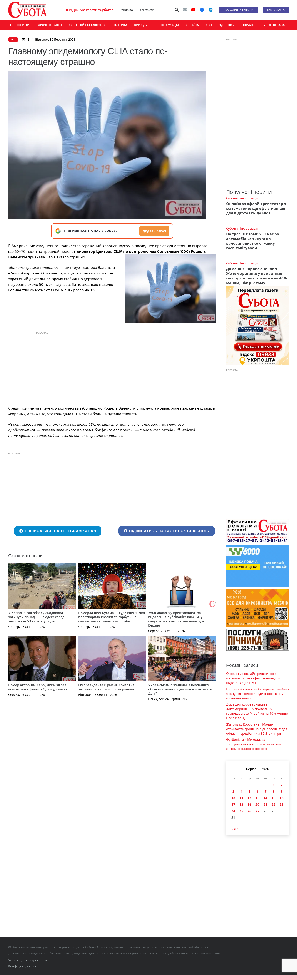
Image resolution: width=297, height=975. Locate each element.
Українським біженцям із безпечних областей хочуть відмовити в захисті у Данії (180, 689)
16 (282, 798)
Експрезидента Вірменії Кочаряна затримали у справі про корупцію (106, 687)
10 (233, 798)
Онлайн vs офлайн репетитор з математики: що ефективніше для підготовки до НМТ (256, 208)
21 (265, 804)
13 (257, 798)
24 (233, 811)
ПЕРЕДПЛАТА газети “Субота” (89, 10)
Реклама (126, 10)
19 (249, 804)
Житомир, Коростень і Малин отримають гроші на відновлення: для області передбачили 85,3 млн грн (256, 729)
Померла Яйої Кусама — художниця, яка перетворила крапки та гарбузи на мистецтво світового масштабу (111, 616)
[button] (176, 9)
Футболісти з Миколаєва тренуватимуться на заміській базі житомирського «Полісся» (253, 744)
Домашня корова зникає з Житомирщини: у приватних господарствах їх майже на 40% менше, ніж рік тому (256, 275)
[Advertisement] (112, 367)
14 (265, 798)
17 (233, 804)
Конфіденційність (22, 966)
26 (249, 811)
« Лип (236, 828)
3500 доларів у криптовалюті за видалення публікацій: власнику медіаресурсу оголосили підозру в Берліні (176, 619)
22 (273, 804)
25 (241, 811)
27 (257, 811)
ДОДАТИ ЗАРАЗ (154, 231)
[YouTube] (193, 10)
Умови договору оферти (27, 960)
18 (241, 804)
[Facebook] (202, 10)
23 (282, 804)
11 (241, 798)
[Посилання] (27, 10)
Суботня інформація (242, 198)
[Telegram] (211, 10)
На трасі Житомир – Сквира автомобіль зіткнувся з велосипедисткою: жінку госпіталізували (252, 240)
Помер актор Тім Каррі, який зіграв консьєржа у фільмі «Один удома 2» (37, 687)
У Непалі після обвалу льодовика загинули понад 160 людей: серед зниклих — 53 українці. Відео (36, 616)
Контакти (146, 10)
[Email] (185, 10)
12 (249, 798)
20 (257, 804)
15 (273, 798)
